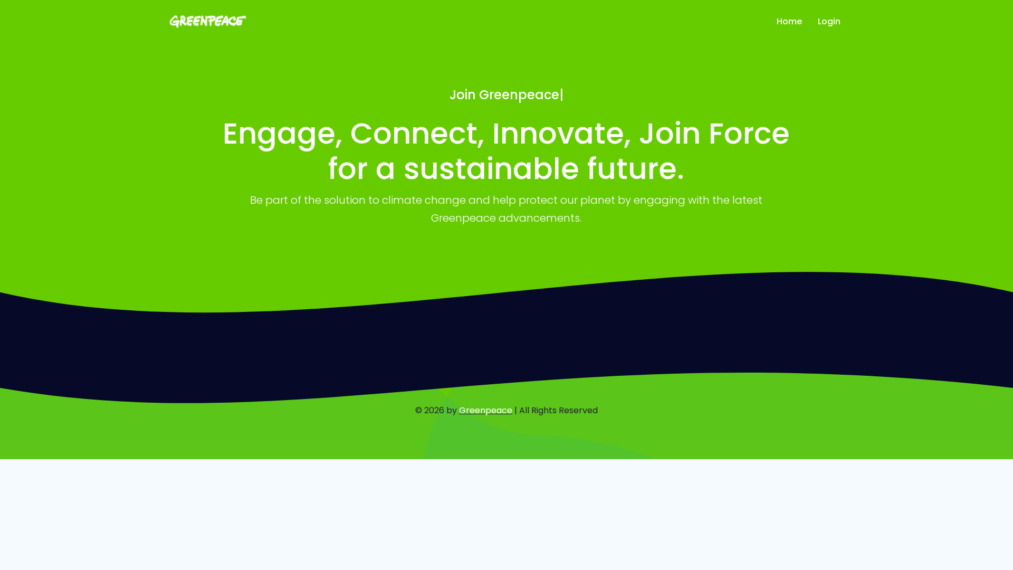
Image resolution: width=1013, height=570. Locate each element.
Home (789, 21)
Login (829, 21)
